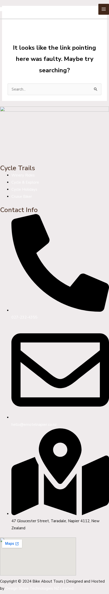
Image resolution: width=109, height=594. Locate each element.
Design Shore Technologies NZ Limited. (39, 588)
